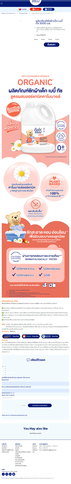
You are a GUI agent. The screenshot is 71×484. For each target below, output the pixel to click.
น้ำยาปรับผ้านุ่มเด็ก (19, 460)
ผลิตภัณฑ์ (4, 448)
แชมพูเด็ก (17, 456)
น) (16, 471)
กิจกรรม (34, 448)
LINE (10, 474)
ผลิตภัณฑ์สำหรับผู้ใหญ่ (21, 466)
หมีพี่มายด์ (34, 450)
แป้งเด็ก (17, 448)
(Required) (5, 380)
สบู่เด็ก (17, 454)
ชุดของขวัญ (18, 464)
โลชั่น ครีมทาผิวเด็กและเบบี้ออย (23, 452)
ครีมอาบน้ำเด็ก (18, 446)
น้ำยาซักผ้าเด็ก (18, 458)
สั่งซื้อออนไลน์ (5, 452)
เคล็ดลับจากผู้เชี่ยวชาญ (7, 450)
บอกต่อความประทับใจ (39, 405)
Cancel (23, 405)
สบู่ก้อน (17, 450)
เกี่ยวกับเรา (4, 446)
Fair (33, 452)
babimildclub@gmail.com (49, 450)
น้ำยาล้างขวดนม (19, 462)
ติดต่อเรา (34, 446)
